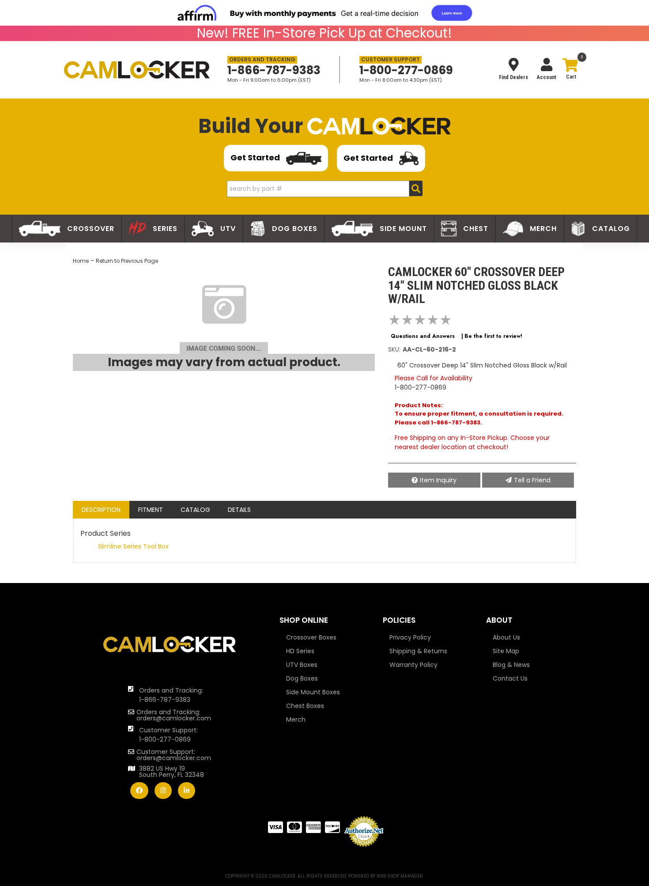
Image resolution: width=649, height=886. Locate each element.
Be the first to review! (493, 336)
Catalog (195, 509)
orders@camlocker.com (173, 718)
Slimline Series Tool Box (133, 546)
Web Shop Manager (400, 876)
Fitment (150, 509)
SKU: (394, 349)
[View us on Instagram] (163, 790)
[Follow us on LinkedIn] (186, 790)
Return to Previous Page (127, 261)
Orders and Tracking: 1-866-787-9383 (171, 695)
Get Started (256, 157)
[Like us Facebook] (139, 790)
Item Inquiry (438, 480)
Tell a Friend (532, 480)
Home (81, 261)
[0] (570, 71)
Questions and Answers (423, 336)
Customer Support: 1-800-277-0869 (168, 735)
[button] (325, 189)
